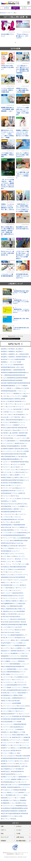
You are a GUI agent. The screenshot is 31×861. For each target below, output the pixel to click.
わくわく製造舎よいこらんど (10, 792)
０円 (29, 404)
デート (4, 406)
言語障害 (4, 695)
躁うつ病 (12, 370)
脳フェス (23, 643)
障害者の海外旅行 (17, 650)
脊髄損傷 (25, 377)
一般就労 (13, 737)
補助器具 (23, 435)
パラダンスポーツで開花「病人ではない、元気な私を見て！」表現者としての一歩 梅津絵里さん (22, 255)
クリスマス (10, 406)
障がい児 (18, 477)
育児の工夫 (22, 637)
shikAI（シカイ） (7, 561)
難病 (3, 446)
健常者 (17, 383)
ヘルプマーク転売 (15, 435)
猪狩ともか (12, 477)
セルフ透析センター (21, 601)
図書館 (26, 396)
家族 (20, 658)
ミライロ (13, 472)
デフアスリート (6, 467)
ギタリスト (20, 711)
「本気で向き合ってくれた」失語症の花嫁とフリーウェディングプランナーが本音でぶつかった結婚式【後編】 (22, 207)
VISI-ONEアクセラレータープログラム (13, 553)
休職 (20, 721)
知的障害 (4, 490)
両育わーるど (6, 606)
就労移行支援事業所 (8, 383)
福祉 (21, 414)
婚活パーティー (6, 582)
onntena (4, 417)
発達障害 (14, 375)
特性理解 (22, 719)
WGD (10, 543)
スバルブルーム (19, 490)
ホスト (12, 414)
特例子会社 (19, 443)
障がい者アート (16, 640)
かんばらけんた (20, 614)
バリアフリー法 (6, 727)
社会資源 (25, 808)
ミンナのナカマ (6, 517)
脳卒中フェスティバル (8, 645)
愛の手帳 (4, 456)
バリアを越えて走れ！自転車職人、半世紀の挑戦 (7, 154)
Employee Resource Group (10, 503)
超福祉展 (12, 391)
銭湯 (23, 797)
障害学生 (21, 729)
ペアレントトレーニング (17, 674)
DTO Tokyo (15, 496)
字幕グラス (22, 409)
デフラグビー (15, 493)
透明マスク (25, 506)
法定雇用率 (18, 377)
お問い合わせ (20, 837)
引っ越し (9, 433)
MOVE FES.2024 (7, 708)
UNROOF (22, 569)
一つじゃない (6, 540)
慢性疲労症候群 (6, 713)
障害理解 (16, 664)
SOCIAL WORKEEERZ (19, 619)
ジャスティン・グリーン (21, 548)
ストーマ (18, 797)
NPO (22, 771)
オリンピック (26, 419)
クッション (27, 792)
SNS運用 (4, 808)
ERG (15, 501)
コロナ (14, 467)
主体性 (17, 577)
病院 (11, 446)
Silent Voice (5, 485)
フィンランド (6, 590)
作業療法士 (10, 795)
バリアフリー (11, 404)
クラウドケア (16, 745)
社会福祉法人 (6, 566)
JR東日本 (20, 593)
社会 (2, 833)
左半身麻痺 (5, 769)
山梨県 (20, 606)
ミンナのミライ (21, 514)
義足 (27, 461)
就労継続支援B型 (22, 624)
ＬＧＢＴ (4, 396)
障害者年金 (5, 372)
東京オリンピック (20, 422)
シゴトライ (5, 435)
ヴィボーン (5, 414)
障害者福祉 (14, 671)
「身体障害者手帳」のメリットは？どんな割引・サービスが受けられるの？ (21, 302)
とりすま (14, 677)
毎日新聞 (4, 398)
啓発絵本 (17, 790)
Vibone (21, 412)
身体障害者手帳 (16, 461)
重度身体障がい (21, 535)
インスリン (12, 803)
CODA (4, 658)
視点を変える (6, 784)
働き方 (4, 666)
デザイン (23, 401)
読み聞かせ (20, 755)
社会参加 (12, 766)
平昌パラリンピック (11, 412)
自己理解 (13, 732)
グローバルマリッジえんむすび (19, 580)
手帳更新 (4, 758)
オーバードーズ (23, 430)
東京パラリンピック (8, 425)
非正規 (24, 622)
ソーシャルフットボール (20, 438)
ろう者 (20, 459)
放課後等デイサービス (8, 816)
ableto (22, 727)
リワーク (26, 653)
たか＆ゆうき (22, 706)
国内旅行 (21, 427)
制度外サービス (6, 748)
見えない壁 (18, 800)
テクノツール (25, 745)
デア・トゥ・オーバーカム (9, 498)
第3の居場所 (17, 734)
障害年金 (4, 543)
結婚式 (27, 740)
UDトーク (20, 467)
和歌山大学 (27, 532)
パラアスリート (6, 464)
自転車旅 (19, 758)
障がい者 (27, 356)
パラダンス (22, 761)
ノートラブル (6, 532)
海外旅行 (15, 427)
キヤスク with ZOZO (16, 627)
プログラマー (6, 737)
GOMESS (17, 616)
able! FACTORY (19, 519)
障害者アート (26, 776)
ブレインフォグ (24, 713)
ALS (29, 706)
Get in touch (14, 569)
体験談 (14, 653)
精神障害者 (23, 383)
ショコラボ (5, 627)
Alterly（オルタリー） (8, 559)
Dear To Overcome (24, 498)
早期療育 (15, 482)
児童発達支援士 (6, 719)
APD (18, 522)
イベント (17, 440)
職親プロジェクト (24, 779)
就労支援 (25, 656)
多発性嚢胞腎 (17, 703)
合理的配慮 (21, 611)
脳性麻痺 (4, 577)
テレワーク (25, 477)
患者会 (12, 454)
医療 (18, 805)
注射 (18, 803)
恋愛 (29, 440)
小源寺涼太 (11, 622)
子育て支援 (5, 674)
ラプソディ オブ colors (9, 488)
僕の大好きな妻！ (7, 527)
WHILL (13, 401)
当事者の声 (20, 769)
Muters (21, 482)
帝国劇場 (17, 635)
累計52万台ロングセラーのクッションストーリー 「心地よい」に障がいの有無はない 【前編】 (7, 134)
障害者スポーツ (19, 393)
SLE (27, 761)
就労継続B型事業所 (7, 519)
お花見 (4, 433)
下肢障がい (13, 349)
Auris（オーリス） (20, 556)
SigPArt (4, 643)
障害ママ (25, 692)
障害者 (17, 364)
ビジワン (4, 556)
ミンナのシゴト (16, 517)
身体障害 (22, 359)
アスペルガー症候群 (12, 359)
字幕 (27, 409)
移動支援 (27, 737)
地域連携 (11, 690)
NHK (19, 454)
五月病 (10, 438)
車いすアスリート (22, 763)
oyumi (16, 430)
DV (19, 753)
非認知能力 (17, 716)
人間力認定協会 (25, 716)
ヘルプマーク (18, 385)
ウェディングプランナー (9, 742)
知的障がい (13, 356)
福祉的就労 (23, 566)
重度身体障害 (12, 535)
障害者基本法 (18, 690)
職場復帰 (4, 656)
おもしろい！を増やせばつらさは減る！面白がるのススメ (22, 154)
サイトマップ (4, 837)
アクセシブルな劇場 (8, 635)
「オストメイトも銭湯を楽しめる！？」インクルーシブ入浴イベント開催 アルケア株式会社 (22, 111)
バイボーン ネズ (15, 506)
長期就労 (4, 740)
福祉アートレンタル (13, 643)
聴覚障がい (13, 351)
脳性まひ (26, 372)
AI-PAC (9, 482)
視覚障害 (19, 372)
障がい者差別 (13, 509)
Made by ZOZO (20, 629)
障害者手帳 (20, 356)
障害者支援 (12, 669)
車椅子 (22, 364)
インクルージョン (7, 734)
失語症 (23, 603)
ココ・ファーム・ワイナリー (10, 564)
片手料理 (19, 695)
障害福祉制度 (12, 758)
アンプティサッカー (8, 364)
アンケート (22, 425)
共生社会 (11, 577)
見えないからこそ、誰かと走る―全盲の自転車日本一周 (7, 253)
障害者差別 (5, 509)
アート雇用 (18, 776)
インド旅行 (5, 587)
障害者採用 (5, 380)
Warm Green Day (18, 543)
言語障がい (20, 351)
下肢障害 (16, 398)
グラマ (4, 572)
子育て (4, 637)
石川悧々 (16, 545)
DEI (23, 661)
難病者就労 (14, 606)
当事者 (24, 446)
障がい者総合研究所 (8, 419)
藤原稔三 (14, 779)
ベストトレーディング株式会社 (20, 687)
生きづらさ (15, 782)
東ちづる (22, 608)
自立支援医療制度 (16, 540)
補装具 (17, 787)
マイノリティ (16, 585)
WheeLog (5, 427)
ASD (3, 692)
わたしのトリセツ (7, 716)
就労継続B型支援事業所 (9, 511)
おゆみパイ (10, 430)
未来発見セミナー (7, 501)
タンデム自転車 (6, 440)
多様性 (15, 658)
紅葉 (27, 388)
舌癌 (3, 782)
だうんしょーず (6, 619)
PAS (26, 795)
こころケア (11, 417)
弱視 (20, 375)
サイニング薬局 (25, 648)
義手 (23, 461)
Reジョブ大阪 (16, 603)
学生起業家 (25, 640)
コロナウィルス (16, 464)
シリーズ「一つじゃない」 (21, 530)
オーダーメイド (19, 795)
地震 (21, 811)
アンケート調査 (24, 564)
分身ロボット (6, 475)
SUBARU (11, 490)
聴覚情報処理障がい (8, 524)
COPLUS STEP (21, 685)
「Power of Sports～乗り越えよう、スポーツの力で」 (22, 36)
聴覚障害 (11, 377)
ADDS (4, 482)
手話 (23, 464)
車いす (15, 367)
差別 (16, 419)
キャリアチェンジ (19, 679)
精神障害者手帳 (20, 370)
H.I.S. (4, 430)
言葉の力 (23, 585)
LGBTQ (26, 448)
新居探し (16, 433)
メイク (26, 443)
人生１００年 (6, 401)
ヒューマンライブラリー (15, 396)
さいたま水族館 (19, 538)
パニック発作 (6, 388)
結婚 (25, 440)
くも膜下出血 (24, 766)
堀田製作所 (27, 784)
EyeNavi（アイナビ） (22, 559)
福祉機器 (14, 459)
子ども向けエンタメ (8, 790)
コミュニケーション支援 (9, 724)
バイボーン (22, 509)
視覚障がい (5, 351)
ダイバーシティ (6, 640)
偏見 (20, 419)
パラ (3, 412)
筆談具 (20, 532)
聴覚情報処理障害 (20, 524)
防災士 (4, 813)
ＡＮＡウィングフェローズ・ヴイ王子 (13, 598)
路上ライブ (13, 711)
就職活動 (11, 385)
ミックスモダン (6, 779)
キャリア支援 (21, 732)
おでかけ (6, 8)
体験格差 (23, 790)
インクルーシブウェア (8, 629)
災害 (25, 811)
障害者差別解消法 (7, 367)
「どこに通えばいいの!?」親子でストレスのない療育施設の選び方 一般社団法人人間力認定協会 (22, 69)
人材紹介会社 (24, 456)
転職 (29, 383)
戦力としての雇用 (17, 748)
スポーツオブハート (8, 393)
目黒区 (12, 774)
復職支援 (18, 645)
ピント (4, 795)
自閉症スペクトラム (8, 776)
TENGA (4, 438)
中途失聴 (4, 535)
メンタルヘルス (6, 653)
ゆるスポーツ (26, 469)
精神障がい (13, 354)
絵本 (27, 658)
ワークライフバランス (15, 656)
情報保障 (16, 698)
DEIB (22, 666)
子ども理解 (5, 661)
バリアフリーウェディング (16, 740)
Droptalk (12, 700)
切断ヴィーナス (20, 475)
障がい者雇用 (6, 608)
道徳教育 (27, 755)
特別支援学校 (6, 493)
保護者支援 (15, 719)
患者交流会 (24, 805)
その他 (18, 833)
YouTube (23, 803)
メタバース (5, 580)
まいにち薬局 (16, 648)
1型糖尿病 (5, 803)
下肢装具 (16, 448)
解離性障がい (17, 446)
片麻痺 (4, 448)
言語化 (14, 818)
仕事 (21, 448)
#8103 (19, 750)
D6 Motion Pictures (18, 595)
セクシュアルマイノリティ (9, 451)
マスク (19, 469)
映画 (15, 372)
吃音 (20, 692)
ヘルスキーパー (6, 461)
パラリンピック (19, 406)
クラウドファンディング (9, 805)
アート (4, 404)
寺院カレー (13, 587)
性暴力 (14, 750)
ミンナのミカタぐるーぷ (9, 514)
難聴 (11, 372)
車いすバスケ (6, 472)
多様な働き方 (15, 608)
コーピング (23, 782)
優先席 (26, 385)
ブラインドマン (21, 587)
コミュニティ (18, 774)
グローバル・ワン (17, 582)
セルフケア (13, 769)
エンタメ (24, 8)
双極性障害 (5, 370)
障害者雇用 (5, 391)
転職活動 (4, 385)
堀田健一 (4, 787)
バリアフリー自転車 (16, 784)
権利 (17, 766)
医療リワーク (13, 721)
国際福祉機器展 (6, 459)
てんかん (4, 377)
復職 (18, 666)
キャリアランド (6, 648)
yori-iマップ (22, 671)
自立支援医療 (12, 808)
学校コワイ (27, 690)
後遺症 (14, 666)
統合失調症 (25, 354)
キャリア (19, 653)
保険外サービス (6, 745)
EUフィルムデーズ (7, 593)
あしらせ (11, 556)
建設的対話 (5, 766)
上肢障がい (20, 349)
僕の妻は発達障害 (7, 530)
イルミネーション (21, 404)
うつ (3, 375)
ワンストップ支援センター (9, 753)
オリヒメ (26, 472)
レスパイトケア (6, 677)
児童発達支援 (24, 813)
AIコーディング (6, 818)
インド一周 (27, 650)
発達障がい (5, 356)
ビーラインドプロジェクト (14, 572)
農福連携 (13, 685)
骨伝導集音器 (6, 506)
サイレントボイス (15, 485)
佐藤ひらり (5, 614)
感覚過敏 (27, 538)
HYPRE (19, 511)
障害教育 (22, 577)
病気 (7, 454)
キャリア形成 (6, 687)
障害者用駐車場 (21, 724)
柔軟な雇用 (27, 748)
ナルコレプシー (15, 551)
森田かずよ (5, 700)
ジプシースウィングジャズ (9, 706)
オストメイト (11, 797)
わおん (14, 522)
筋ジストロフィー (7, 679)
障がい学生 (25, 734)
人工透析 (12, 601)
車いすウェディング (23, 742)
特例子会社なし (6, 771)
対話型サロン (6, 732)
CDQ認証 (10, 813)
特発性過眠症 (6, 551)
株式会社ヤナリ (6, 650)
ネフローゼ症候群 (24, 451)
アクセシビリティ (16, 590)
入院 (7, 446)
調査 (16, 425)
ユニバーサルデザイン (8, 443)
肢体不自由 (5, 774)
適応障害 (4, 480)
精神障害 (19, 380)
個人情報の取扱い (21, 840)
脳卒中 (24, 645)
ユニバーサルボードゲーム (20, 574)
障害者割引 (13, 380)
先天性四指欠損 (6, 585)
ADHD (4, 359)
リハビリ (4, 669)
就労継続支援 (15, 566)
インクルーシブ (24, 664)
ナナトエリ (17, 527)
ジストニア (5, 711)
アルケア (11, 800)
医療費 (19, 808)
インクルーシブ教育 (15, 661)
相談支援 (4, 811)
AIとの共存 (19, 816)
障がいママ (24, 635)
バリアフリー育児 (12, 637)
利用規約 (3, 840)
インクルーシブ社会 (21, 669)
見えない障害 (12, 695)
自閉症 (24, 454)
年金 (16, 409)
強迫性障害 (12, 480)
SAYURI (4, 622)
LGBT (16, 414)
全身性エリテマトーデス (9, 763)
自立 (17, 417)
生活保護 (25, 540)
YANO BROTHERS (7, 616)
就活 (13, 771)
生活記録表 (15, 727)
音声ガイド (23, 698)
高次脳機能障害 (6, 603)
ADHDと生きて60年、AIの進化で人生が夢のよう (7, 67)
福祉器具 (11, 787)
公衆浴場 (4, 800)
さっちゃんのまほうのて (9, 755)
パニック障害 (15, 388)
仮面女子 (4, 477)
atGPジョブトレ (6, 574)
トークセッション (21, 391)
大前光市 (12, 614)
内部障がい (5, 354)
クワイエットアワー (8, 538)
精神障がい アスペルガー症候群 (11, 362)
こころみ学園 (17, 561)
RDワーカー (15, 713)
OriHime (19, 472)
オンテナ (26, 414)
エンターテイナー (25, 787)
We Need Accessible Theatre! (11, 632)
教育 (23, 658)
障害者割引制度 (6, 595)
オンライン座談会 (7, 548)
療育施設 (16, 813)
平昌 (12, 422)
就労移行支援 (24, 433)
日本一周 (26, 758)
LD (7, 692)
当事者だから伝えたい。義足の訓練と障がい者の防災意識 (22, 90)
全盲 (24, 375)
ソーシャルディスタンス (9, 469)
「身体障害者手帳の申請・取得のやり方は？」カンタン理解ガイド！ (21, 292)
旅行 (10, 427)
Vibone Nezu (23, 503)
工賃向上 (4, 690)
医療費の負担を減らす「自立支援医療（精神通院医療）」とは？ (7, 109)
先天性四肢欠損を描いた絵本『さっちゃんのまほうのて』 (22, 276)
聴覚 (10, 375)
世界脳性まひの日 (7, 545)
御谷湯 (4, 797)
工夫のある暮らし (7, 698)
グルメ (17, 456)
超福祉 (10, 398)
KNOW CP (23, 545)
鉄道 (15, 593)
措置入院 (22, 493)
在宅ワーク (20, 737)
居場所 (18, 771)
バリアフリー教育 (7, 664)
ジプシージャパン (7, 703)
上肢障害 (22, 398)
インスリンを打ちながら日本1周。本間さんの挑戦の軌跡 (7, 90)
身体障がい (5, 349)
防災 (10, 811)
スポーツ (15, 8)
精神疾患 (8, 782)
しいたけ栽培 (6, 685)
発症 (3, 454)
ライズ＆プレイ (13, 692)
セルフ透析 (5, 601)
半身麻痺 (9, 448)
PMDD (18, 480)
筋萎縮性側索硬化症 (19, 708)
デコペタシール (6, 496)
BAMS (18, 401)
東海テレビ (24, 527)
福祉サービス (25, 480)
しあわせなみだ (6, 750)
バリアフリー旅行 (12, 761)
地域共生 (9, 658)
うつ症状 (21, 367)
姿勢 (21, 792)
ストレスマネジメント (8, 682)
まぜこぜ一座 (6, 569)
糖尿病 (24, 800)
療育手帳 (11, 456)
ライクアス (14, 532)
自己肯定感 (5, 721)
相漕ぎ (4, 761)
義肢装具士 (15, 811)
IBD (16, 454)
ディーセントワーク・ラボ (9, 729)
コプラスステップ (21, 682)
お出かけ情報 (6, 671)
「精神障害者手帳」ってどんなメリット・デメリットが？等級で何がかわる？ (21, 311)
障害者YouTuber (23, 677)
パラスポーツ (6, 422)
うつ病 (19, 354)
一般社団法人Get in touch (9, 611)
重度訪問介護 (6, 624)
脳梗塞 (9, 666)
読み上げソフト (21, 488)
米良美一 (18, 622)
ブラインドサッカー (8, 409)
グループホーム (6, 522)
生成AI (18, 700)
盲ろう (13, 475)
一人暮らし (23, 417)
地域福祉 (13, 624)
